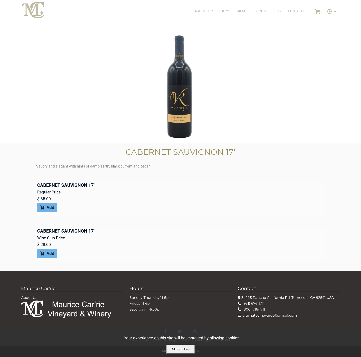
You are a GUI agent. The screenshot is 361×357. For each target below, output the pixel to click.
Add (47, 207)
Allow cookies (180, 349)
